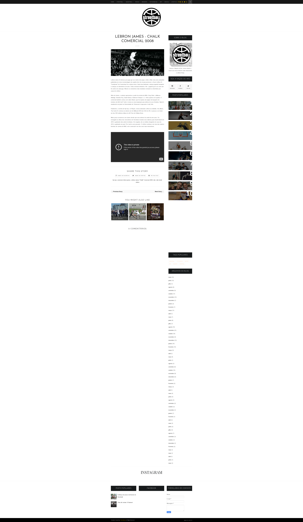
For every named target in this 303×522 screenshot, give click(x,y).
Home (112, 1)
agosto (170, 287)
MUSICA (167, 1)
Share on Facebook (123, 175)
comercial (120, 180)
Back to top (187, 520)
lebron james (126, 180)
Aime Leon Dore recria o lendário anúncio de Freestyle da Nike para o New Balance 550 (179, 177)
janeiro (170, 304)
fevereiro (170, 307)
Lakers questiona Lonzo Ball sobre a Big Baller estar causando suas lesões (180, 196)
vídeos (137, 1)
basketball (172, 261)
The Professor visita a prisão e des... (137, 217)
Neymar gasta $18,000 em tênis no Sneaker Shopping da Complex (179, 166)
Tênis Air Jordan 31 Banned (180, 113)
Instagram (172, 88)
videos (137, 182)
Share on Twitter (140, 175)
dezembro (171, 300)
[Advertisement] (180, 226)
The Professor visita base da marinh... (119, 217)
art (161, 1)
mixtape (186, 261)
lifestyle (174, 1)
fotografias (153, 1)
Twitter (188, 88)
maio (169, 277)
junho (169, 280)
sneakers (175, 263)
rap (170, 263)
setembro (171, 290)
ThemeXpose (123, 520)
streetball (120, 1)
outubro (170, 294)
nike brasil (159, 180)
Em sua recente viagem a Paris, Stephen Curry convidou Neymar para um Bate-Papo (179, 187)
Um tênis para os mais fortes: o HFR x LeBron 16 (179, 144)
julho (169, 284)
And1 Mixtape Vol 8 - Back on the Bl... (155, 217)
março (170, 310)
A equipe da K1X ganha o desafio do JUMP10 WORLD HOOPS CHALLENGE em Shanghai (180, 157)
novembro (171, 297)
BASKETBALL (129, 1)
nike (154, 180)
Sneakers (144, 1)
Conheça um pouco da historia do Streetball (178, 104)
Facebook (180, 88)
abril (169, 314)
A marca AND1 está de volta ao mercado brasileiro (180, 134)
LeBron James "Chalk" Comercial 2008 (142, 180)
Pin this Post (155, 175)
